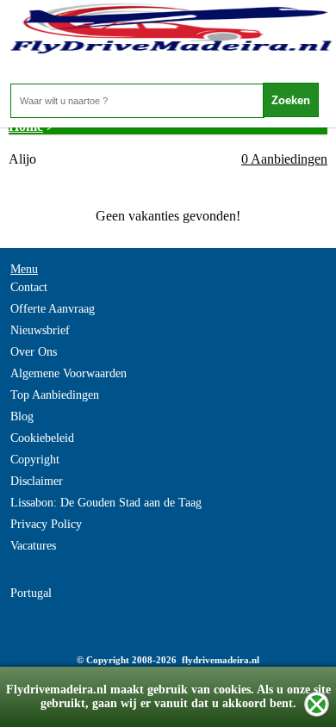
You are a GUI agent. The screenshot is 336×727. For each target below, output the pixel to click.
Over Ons (33, 351)
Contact (28, 287)
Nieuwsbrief (40, 330)
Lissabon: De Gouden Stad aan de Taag (106, 502)
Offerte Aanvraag (52, 308)
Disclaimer (36, 481)
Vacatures (33, 545)
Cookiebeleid (42, 438)
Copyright (34, 459)
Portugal (31, 593)
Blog (22, 416)
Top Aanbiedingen (54, 394)
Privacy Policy (46, 524)
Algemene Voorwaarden (68, 373)
